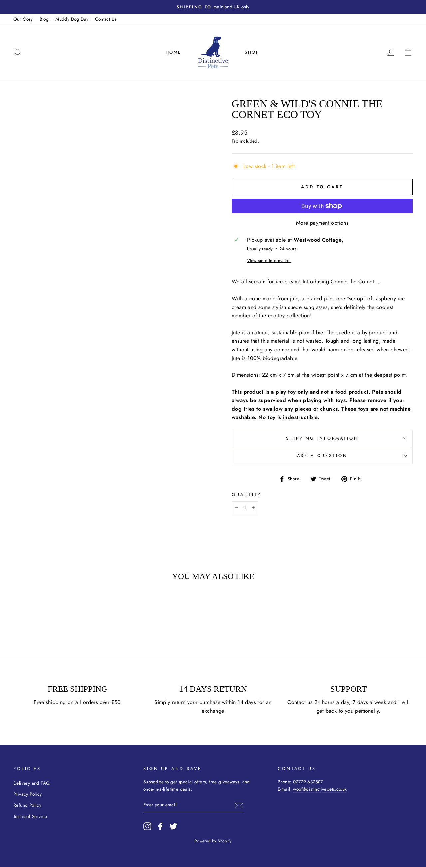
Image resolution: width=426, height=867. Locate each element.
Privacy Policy (27, 794)
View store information (269, 261)
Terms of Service (30, 816)
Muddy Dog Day (71, 19)
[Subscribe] (239, 805)
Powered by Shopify (213, 841)
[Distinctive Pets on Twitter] (173, 826)
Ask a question (322, 455)
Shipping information (322, 438)
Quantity (246, 494)
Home (173, 52)
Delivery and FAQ (31, 783)
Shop (252, 52)
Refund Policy (27, 805)
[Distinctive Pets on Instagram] (147, 826)
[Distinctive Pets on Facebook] (160, 826)
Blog (44, 19)
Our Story (23, 19)
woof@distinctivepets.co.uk (320, 789)
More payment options (322, 223)
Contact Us (105, 19)
